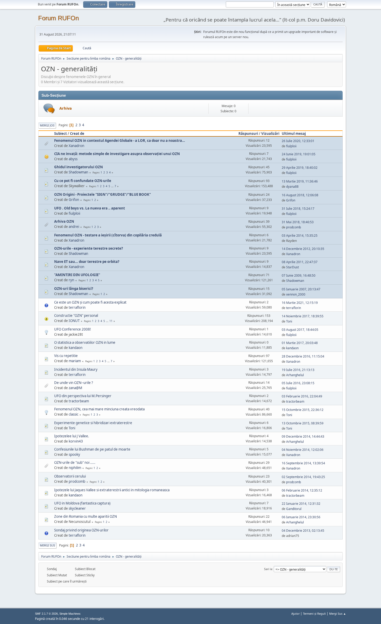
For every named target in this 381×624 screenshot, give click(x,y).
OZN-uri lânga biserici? (73, 288)
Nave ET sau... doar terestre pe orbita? (86, 261)
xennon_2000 (295, 294)
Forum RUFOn (58, 18)
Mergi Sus (47, 545)
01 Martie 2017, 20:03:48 (300, 343)
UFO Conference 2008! (72, 329)
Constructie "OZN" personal (76, 315)
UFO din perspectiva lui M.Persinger (82, 396)
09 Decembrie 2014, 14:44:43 (303, 436)
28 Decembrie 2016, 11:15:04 (303, 356)
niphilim (75, 467)
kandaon (75, 347)
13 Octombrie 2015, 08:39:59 (302, 423)
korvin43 (76, 441)
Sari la (268, 569)
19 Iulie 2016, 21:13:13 (298, 370)
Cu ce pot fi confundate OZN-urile (82, 180)
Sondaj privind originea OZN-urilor (81, 530)
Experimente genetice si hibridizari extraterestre (93, 422)
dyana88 (292, 186)
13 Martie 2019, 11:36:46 (300, 181)
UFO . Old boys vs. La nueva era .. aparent (89, 208)
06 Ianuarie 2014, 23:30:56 (301, 517)
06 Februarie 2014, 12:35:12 (302, 490)
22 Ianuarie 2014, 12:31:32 (301, 503)
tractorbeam (79, 401)
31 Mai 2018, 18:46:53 (298, 222)
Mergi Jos (47, 125)
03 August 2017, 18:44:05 (300, 329)
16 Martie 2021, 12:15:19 (300, 302)
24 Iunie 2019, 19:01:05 (298, 154)
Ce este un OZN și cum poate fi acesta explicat (90, 302)
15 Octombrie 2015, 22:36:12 (302, 410)
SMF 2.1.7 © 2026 (46, 613)
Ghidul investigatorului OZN (78, 167)
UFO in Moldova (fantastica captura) (82, 503)
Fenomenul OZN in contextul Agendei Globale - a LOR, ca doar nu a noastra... (119, 140)
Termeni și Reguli (314, 613)
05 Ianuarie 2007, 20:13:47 (301, 289)
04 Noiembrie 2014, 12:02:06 (302, 449)
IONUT (74, 320)
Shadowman (78, 172)
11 (110, 321)
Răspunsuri (248, 133)
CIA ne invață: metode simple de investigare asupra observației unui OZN (117, 153)
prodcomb (293, 227)
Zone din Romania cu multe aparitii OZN (85, 516)
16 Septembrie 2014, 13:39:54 (303, 463)
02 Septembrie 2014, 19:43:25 (303, 477)
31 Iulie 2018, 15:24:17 (298, 208)
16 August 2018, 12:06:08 (300, 195)
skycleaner (77, 508)
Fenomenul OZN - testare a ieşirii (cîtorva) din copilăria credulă (108, 235)
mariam (75, 361)
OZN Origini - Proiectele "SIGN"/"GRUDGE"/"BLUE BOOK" (102, 194)
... (112, 186)
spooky (74, 454)
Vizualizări (270, 133)
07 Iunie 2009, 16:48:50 (298, 275)
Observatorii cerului (70, 476)
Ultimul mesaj (294, 133)
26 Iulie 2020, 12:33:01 (298, 141)
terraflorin (77, 307)
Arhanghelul (295, 375)
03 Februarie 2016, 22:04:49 (302, 396)
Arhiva (65, 108)
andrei (74, 226)
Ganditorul (293, 509)
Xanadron (76, 145)
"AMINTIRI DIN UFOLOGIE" (77, 274)
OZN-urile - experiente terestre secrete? (88, 248)
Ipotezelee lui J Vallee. (71, 436)
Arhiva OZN (64, 221)
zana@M (75, 387)
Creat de (77, 133)
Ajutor (295, 613)
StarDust (292, 267)
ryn (71, 280)
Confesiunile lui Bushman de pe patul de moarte (92, 449)
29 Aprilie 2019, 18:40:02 (300, 167)
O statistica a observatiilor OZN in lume (84, 342)
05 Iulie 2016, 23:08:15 (298, 383)
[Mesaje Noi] (49, 108)
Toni (289, 321)
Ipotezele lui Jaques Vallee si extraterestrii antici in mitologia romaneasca (112, 490)
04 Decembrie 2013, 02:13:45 (303, 530)
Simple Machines (70, 613)
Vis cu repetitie (66, 355)
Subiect (60, 133)
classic (73, 414)
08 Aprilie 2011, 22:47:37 (300, 262)
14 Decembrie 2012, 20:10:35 (303, 249)
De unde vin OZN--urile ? (73, 382)
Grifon (74, 199)
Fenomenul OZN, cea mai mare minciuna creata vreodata (99, 409)
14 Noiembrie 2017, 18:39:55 (302, 316)
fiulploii (291, 146)
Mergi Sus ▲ (337, 613)
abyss (73, 159)
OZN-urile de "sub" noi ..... (74, 462)
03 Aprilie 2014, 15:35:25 (300, 235)
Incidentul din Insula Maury (75, 369)
